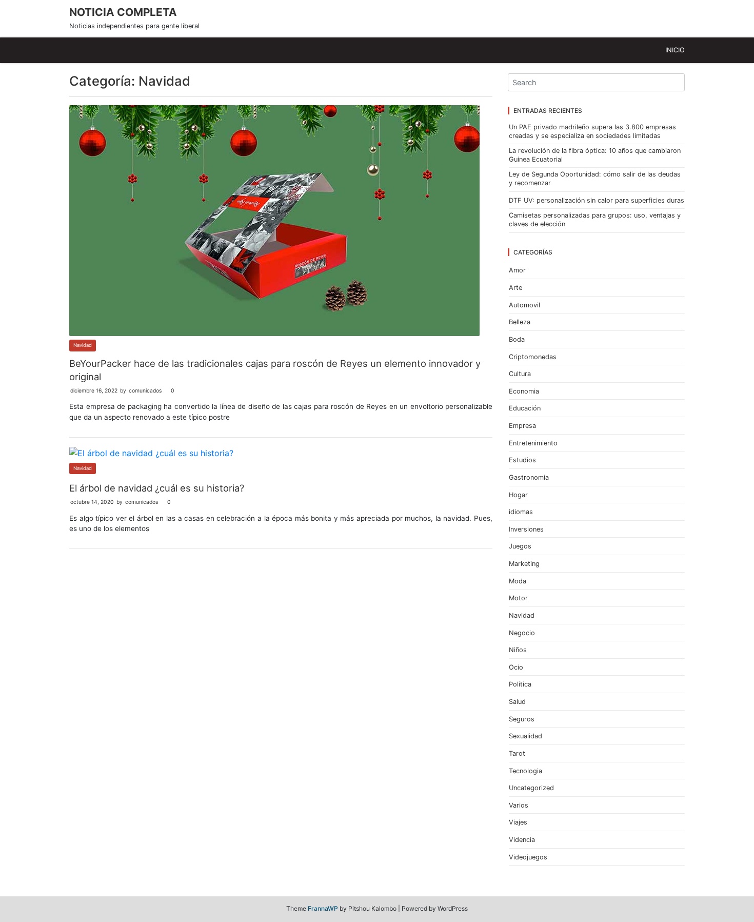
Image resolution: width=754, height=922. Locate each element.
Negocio (522, 633)
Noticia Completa (123, 12)
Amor (517, 270)
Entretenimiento (533, 443)
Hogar (518, 495)
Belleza (519, 322)
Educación (525, 408)
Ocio (516, 667)
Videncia (522, 839)
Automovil (524, 305)
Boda (517, 339)
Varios (518, 805)
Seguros (521, 719)
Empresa (522, 425)
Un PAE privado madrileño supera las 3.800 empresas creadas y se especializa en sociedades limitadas (592, 131)
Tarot (517, 753)
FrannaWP (323, 908)
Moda (517, 581)
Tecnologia (525, 771)
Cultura (520, 374)
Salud (517, 701)
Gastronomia (529, 477)
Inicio (675, 50)
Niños (518, 650)
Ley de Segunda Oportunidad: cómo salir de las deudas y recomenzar (595, 178)
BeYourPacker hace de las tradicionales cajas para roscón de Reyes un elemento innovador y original (275, 370)
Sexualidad (525, 736)
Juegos (520, 546)
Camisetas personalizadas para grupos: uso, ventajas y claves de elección (595, 219)
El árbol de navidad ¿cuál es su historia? (156, 488)
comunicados (145, 390)
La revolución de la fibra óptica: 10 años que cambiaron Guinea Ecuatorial (595, 155)
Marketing (524, 563)
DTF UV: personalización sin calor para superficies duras (596, 200)
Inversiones (526, 529)
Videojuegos (528, 857)
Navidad (82, 345)
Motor (518, 598)
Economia (524, 391)
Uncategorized (531, 788)
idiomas (521, 512)
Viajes (518, 822)
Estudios (522, 460)
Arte (515, 287)
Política (520, 684)
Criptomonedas (533, 357)
